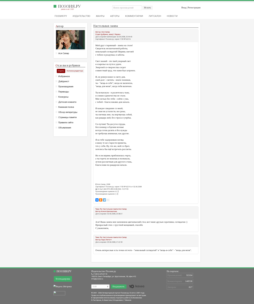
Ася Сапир (63, 53)
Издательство (81, 16)
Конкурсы (63, 96)
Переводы (63, 91)
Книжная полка (66, 107)
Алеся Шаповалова (109, 211)
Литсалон (155, 16)
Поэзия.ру (69, 6)
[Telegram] (104, 200)
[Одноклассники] (100, 200)
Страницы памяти (67, 117)
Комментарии (134, 16)
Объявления (64, 127)
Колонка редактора (75, 71)
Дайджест (63, 81)
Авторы (114, 16)
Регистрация (194, 7)
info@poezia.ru (97, 279)
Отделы (61, 71)
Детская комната (67, 102)
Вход (183, 7)
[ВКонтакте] (97, 200)
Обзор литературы (67, 112)
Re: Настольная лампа (109, 209)
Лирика (117, 34)
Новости (172, 16)
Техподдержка (63, 279)
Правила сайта (65, 122)
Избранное (64, 76)
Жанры (100, 16)
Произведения (65, 86)
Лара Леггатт (106, 240)
